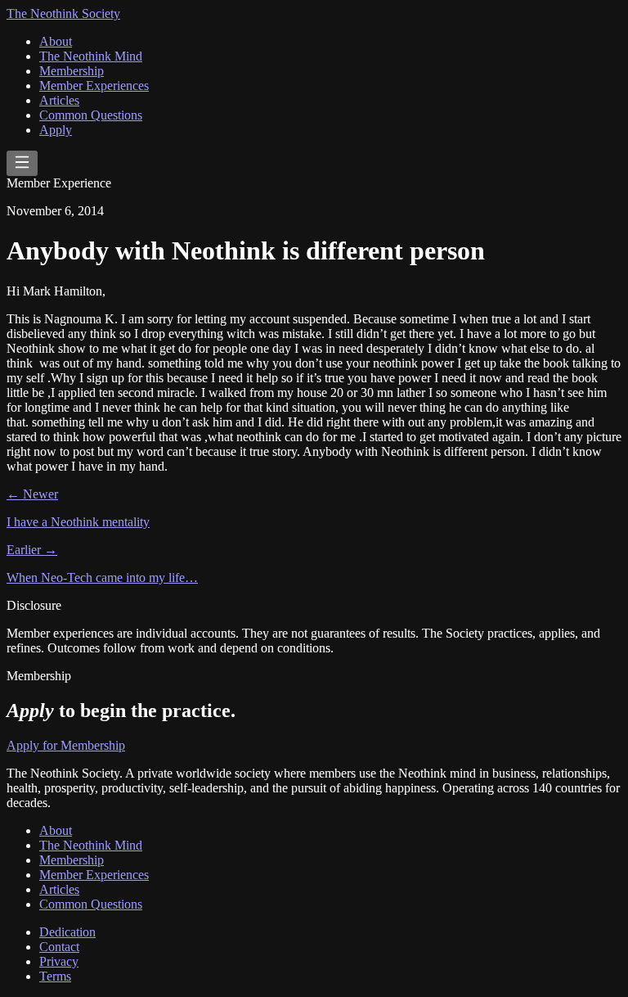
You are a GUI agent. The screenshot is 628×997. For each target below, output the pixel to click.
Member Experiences (94, 85)
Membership (71, 71)
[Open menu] (22, 163)
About (55, 41)
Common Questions (90, 115)
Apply (55, 130)
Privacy (58, 961)
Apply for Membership (66, 745)
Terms (55, 976)
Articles (59, 100)
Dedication (67, 932)
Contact (59, 947)
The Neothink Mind (90, 56)
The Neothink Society (63, 13)
